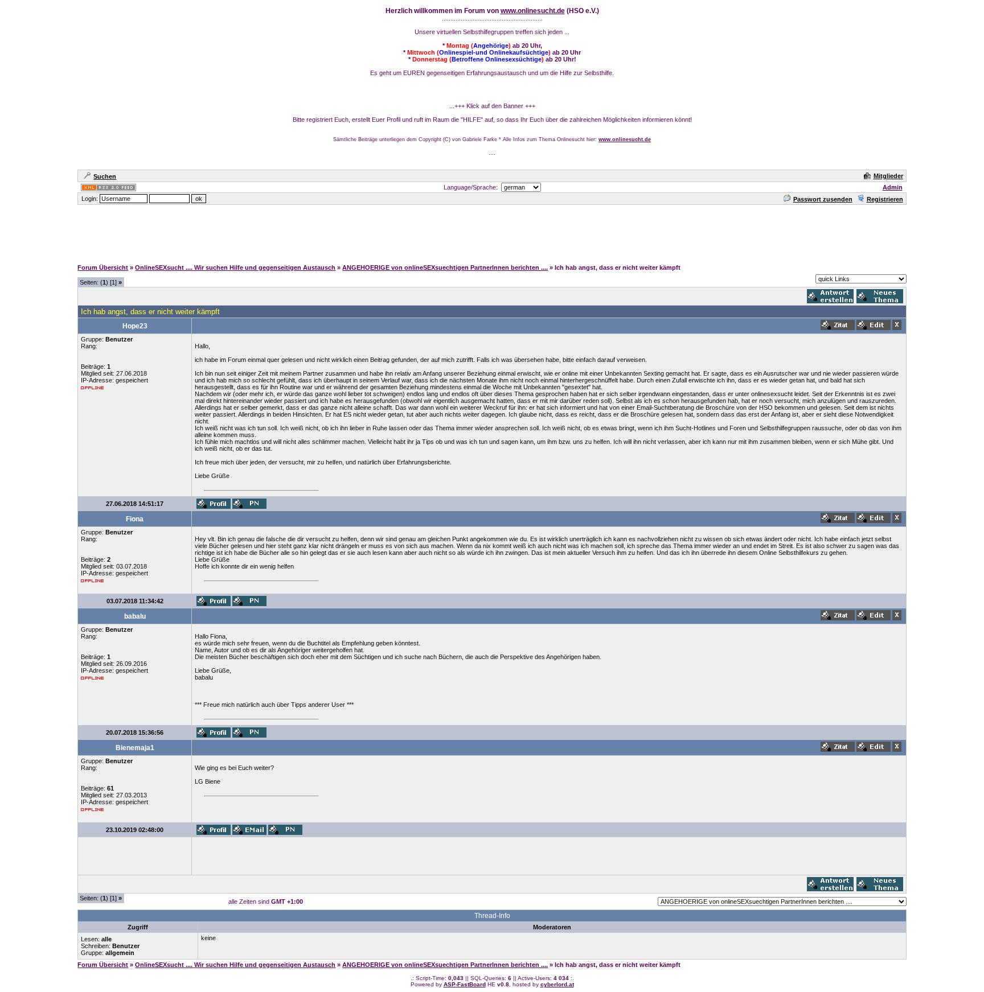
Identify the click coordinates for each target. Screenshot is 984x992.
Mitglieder (888, 175)
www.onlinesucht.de (533, 11)
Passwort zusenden (822, 199)
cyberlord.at (557, 984)
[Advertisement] (492, 231)
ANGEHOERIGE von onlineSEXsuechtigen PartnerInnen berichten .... (445, 267)
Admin (893, 187)
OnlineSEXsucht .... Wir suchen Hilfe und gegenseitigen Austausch (235, 267)
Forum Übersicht (102, 267)
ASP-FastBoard (465, 984)
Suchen (104, 176)
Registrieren (885, 199)
